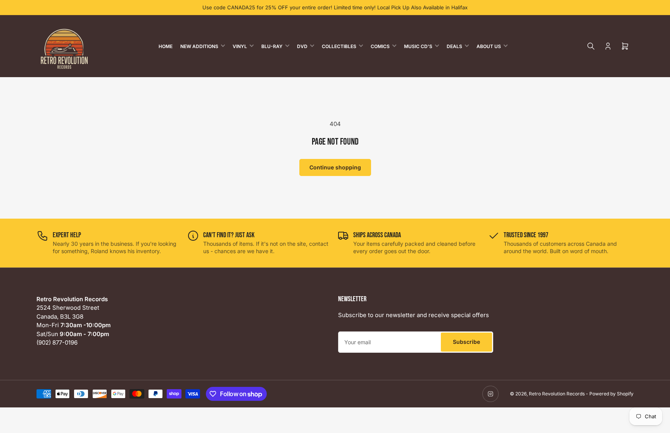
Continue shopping (335, 167)
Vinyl (240, 46)
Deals (454, 46)
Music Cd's (418, 46)
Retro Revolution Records (557, 394)
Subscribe (466, 341)
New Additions (199, 46)
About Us (489, 46)
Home (166, 46)
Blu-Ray (272, 46)
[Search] (590, 46)
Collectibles (339, 46)
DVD (302, 46)
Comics (380, 46)
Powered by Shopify (611, 394)
